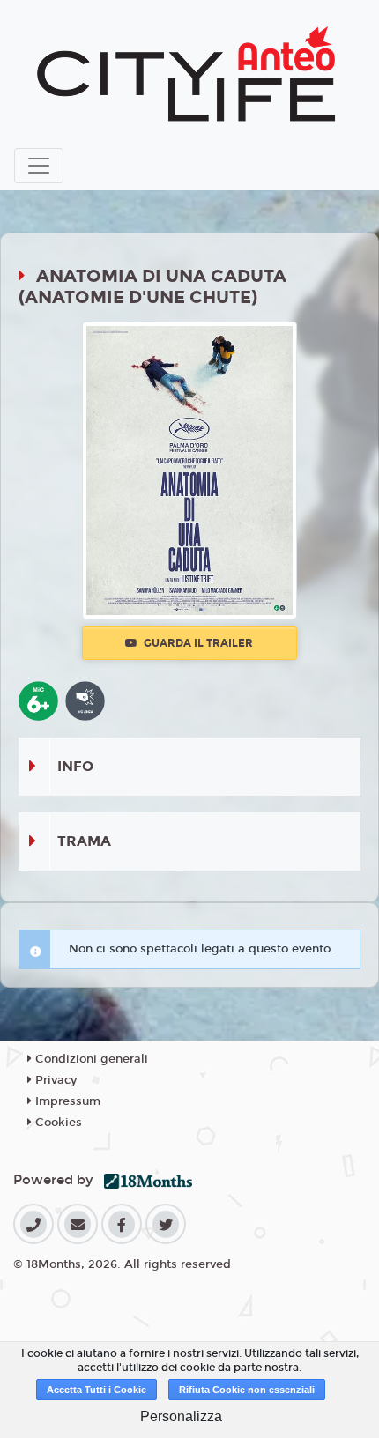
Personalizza (181, 1416)
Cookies (57, 1123)
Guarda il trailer (197, 643)
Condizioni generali (90, 1059)
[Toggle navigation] (38, 165)
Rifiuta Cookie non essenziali (247, 1389)
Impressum (66, 1101)
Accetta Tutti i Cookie (96, 1389)
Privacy (54, 1080)
